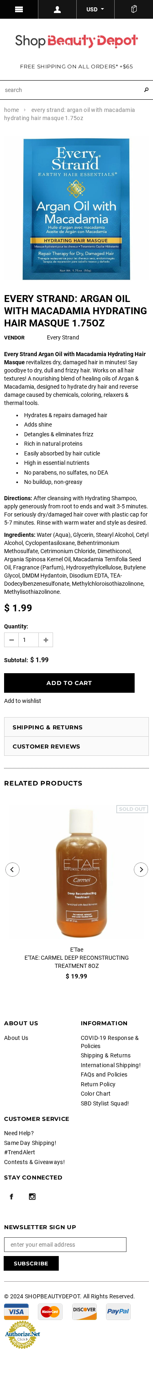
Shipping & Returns (48, 727)
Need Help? (19, 1133)
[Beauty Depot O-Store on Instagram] (32, 1196)
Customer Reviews (46, 746)
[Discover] (84, 1311)
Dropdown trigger (57, 9)
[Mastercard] (50, 1311)
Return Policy (98, 1084)
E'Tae (76, 949)
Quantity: (16, 626)
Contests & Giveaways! (34, 1162)
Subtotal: (16, 660)
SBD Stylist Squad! (105, 1103)
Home (11, 110)
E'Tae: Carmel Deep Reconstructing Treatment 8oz (76, 961)
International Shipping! (111, 1065)
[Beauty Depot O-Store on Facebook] (11, 1196)
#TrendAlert (19, 1152)
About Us (16, 1038)
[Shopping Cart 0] (134, 9)
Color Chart (96, 1093)
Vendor (14, 338)
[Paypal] (118, 1311)
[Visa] (16, 1311)
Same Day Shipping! (30, 1143)
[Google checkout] (22, 1334)
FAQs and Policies (104, 1074)
